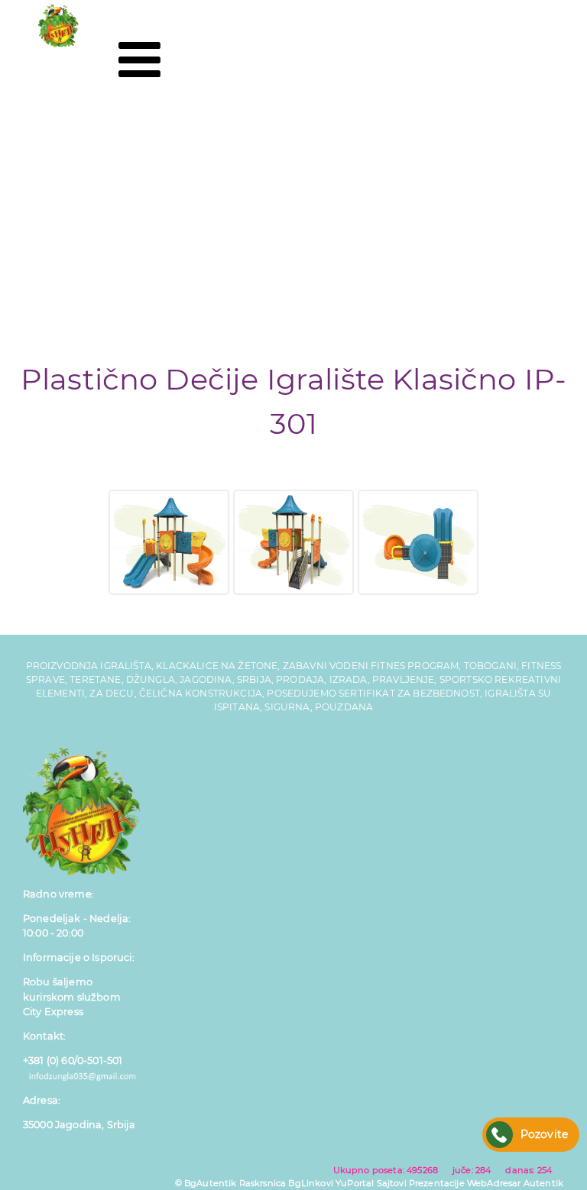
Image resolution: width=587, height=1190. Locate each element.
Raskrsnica (263, 1183)
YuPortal (355, 1183)
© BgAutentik (206, 1183)
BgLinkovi (310, 1183)
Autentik (543, 1183)
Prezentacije (437, 1183)
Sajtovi (392, 1183)
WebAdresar (494, 1183)
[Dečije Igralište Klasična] (169, 542)
